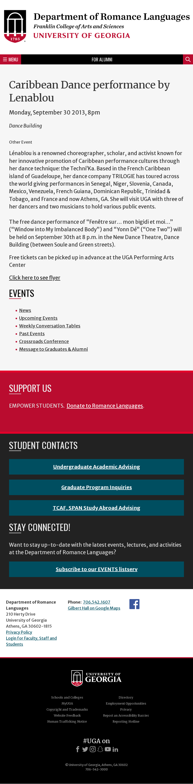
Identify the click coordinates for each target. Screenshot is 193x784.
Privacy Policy (19, 632)
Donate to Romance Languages (105, 406)
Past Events (32, 334)
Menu (13, 59)
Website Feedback (67, 715)
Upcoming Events (38, 318)
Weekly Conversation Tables (49, 326)
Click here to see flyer (34, 278)
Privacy (126, 709)
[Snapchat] (100, 749)
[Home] (96, 26)
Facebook (134, 604)
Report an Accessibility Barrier (126, 715)
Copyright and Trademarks (67, 709)
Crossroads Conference (44, 341)
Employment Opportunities (126, 703)
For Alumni (102, 59)
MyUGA (67, 703)
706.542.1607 (96, 602)
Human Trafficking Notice (67, 721)
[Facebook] (78, 749)
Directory (126, 697)
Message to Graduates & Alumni (53, 349)
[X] (85, 749)
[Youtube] (108, 749)
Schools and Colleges (67, 697)
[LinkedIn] (115, 749)
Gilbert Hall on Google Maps (94, 608)
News (25, 310)
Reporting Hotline (126, 721)
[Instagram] (93, 749)
